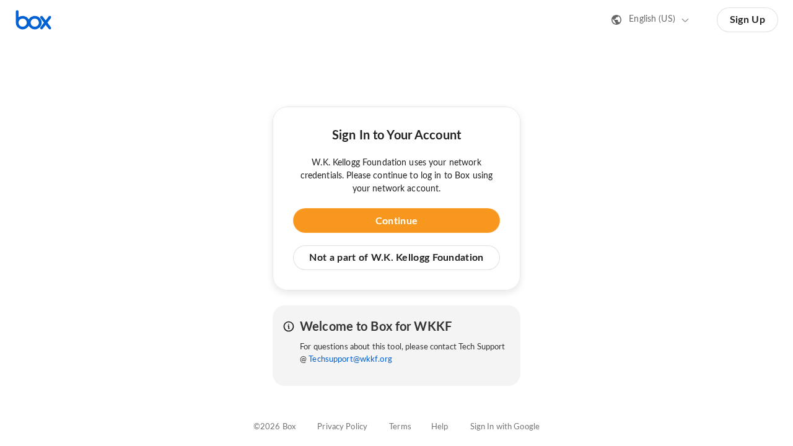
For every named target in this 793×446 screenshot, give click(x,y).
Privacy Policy (342, 427)
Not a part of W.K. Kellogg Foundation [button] (396, 258)
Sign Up (747, 20)
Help (440, 427)
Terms (400, 427)
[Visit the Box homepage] (33, 20)
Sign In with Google (505, 427)
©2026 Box (274, 427)
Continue (396, 221)
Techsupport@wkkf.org (350, 360)
